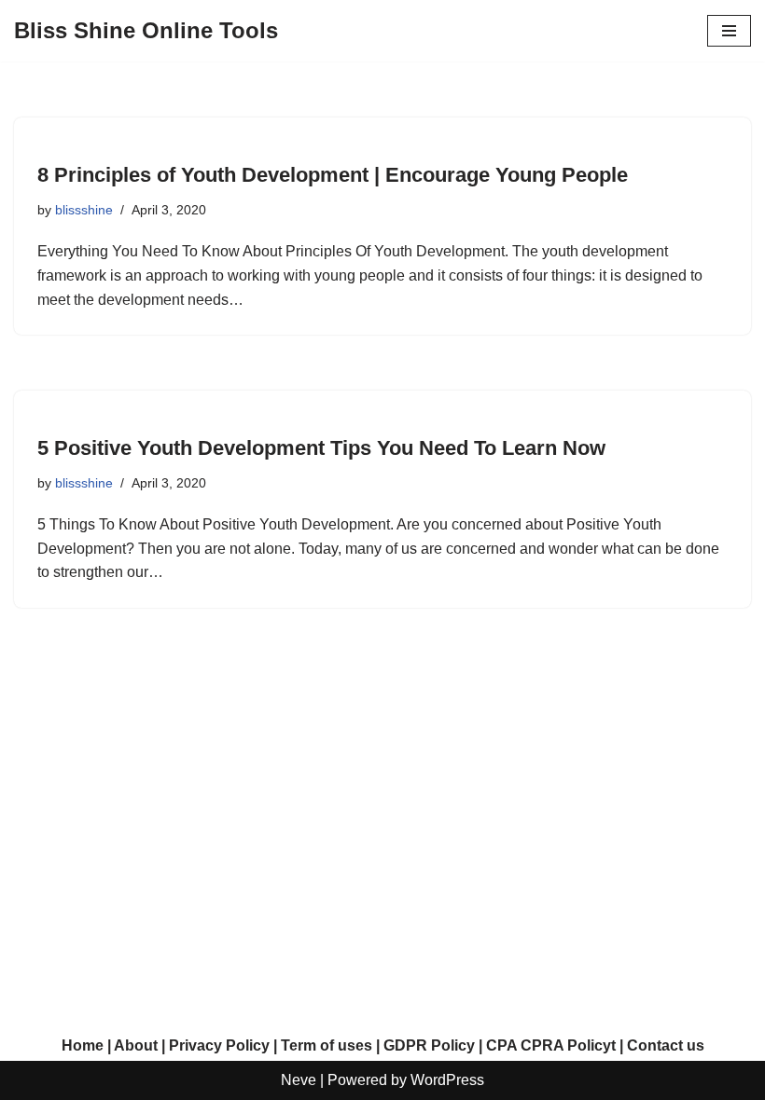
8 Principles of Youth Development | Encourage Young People (332, 174)
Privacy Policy (219, 1045)
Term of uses (326, 1045)
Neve (298, 1080)
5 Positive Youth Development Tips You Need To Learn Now (321, 448)
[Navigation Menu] (729, 31)
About (136, 1045)
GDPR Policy (429, 1045)
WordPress (447, 1080)
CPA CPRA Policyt (551, 1045)
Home (83, 1045)
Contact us (665, 1045)
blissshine (84, 209)
